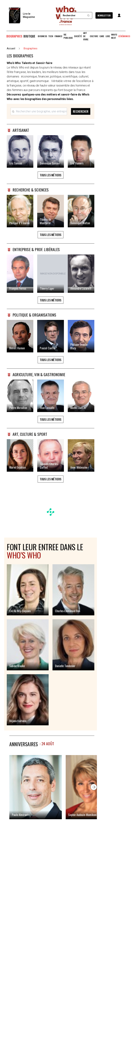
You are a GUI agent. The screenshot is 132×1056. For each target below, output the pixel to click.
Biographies (14, 36)
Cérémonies (124, 36)
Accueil (11, 48)
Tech (50, 36)
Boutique (29, 36)
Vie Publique (68, 36)
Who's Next (114, 36)
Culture (94, 36)
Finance (58, 36)
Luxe (108, 36)
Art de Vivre (86, 36)
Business (42, 36)
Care (101, 36)
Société (78, 36)
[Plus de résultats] (93, 787)
